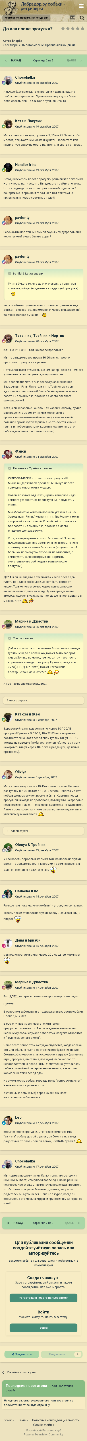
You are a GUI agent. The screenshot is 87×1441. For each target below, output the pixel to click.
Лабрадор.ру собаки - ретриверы (43, 6)
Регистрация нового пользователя (43, 1297)
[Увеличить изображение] (12, 293)
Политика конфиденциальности (55, 1420)
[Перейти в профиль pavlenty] (8, 220)
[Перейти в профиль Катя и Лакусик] (8, 124)
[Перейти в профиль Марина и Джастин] (8, 624)
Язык (8, 1420)
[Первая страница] (6, 60)
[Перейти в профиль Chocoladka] (8, 80)
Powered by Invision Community (43, 1434)
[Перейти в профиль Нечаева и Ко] (8, 893)
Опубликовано (36, 82)
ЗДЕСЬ (14, 996)
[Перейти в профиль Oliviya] (8, 774)
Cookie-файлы (43, 1425)
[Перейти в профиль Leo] (8, 1120)
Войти (43, 1327)
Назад (16, 60)
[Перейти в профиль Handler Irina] (8, 167)
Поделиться (23, 1354)
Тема (22, 1420)
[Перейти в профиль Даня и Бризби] (8, 943)
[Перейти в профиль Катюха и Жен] (8, 717)
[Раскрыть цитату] (10, 273)
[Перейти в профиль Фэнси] (8, 454)
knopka (17, 40)
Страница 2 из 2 (44, 60)
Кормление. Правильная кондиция (51, 45)
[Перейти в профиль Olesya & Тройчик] (8, 847)
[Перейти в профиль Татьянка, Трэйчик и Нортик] (8, 338)
